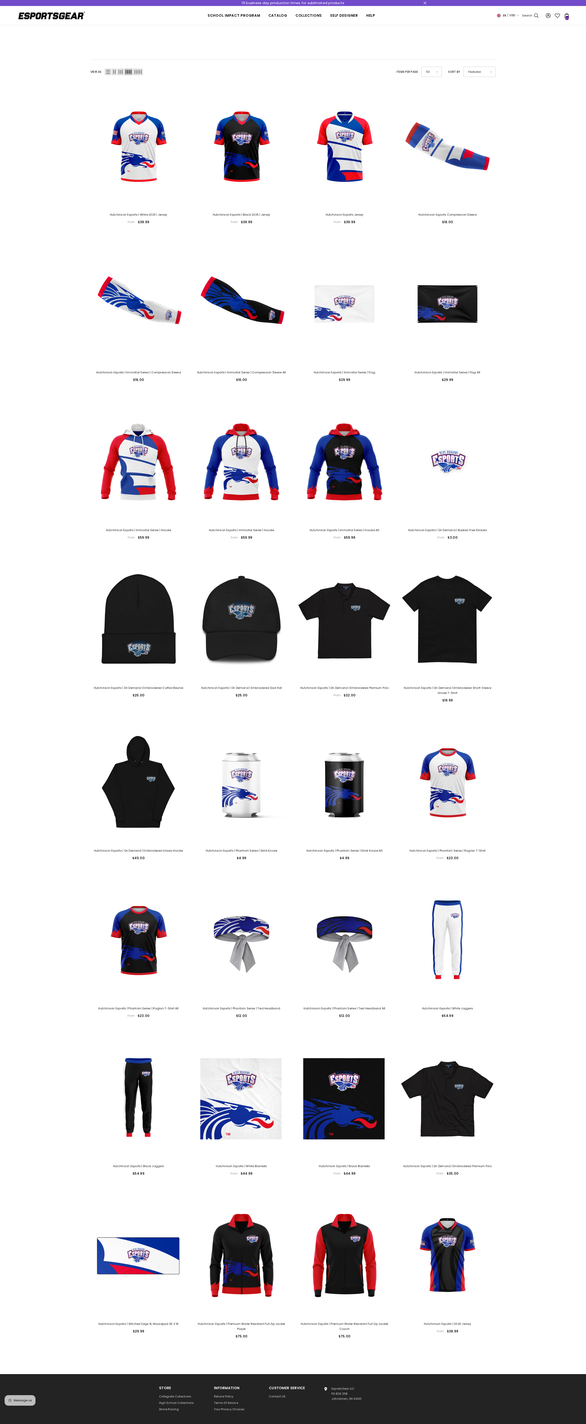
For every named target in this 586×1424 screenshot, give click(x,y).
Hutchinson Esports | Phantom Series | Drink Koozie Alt (345, 851)
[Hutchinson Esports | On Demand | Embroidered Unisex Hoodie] (138, 782)
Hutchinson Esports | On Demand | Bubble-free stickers (447, 530)
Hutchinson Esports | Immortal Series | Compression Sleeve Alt (241, 372)
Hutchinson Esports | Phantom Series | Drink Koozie (241, 851)
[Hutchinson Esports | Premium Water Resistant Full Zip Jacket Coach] (344, 1255)
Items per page (407, 72)
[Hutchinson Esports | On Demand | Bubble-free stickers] (447, 461)
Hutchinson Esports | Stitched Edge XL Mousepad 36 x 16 (138, 1324)
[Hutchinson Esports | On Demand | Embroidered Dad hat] (241, 619)
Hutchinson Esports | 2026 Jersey (447, 1324)
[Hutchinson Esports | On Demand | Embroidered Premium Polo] (344, 619)
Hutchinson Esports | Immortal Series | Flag (344, 372)
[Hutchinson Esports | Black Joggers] (138, 1097)
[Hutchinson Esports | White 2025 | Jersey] (138, 146)
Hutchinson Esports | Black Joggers (138, 1166)
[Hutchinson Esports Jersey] (344, 146)
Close (425, 3)
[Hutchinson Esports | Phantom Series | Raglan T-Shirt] (447, 782)
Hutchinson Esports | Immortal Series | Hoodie (138, 530)
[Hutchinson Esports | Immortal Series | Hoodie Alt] (344, 461)
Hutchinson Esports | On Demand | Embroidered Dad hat (241, 688)
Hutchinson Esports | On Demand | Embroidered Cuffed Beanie (138, 688)
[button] (108, 72)
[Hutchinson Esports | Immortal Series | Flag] (344, 304)
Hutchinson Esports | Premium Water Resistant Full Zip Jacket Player (241, 1326)
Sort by (454, 72)
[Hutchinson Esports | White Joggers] (447, 940)
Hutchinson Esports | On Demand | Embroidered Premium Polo (344, 688)
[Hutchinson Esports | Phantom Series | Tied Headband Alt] (344, 940)
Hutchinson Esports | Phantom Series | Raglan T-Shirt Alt (138, 1008)
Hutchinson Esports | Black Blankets (344, 1166)
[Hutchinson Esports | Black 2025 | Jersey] (241, 146)
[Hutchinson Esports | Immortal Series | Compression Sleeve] (138, 304)
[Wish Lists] (557, 15)
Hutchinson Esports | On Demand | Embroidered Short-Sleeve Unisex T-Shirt (447, 690)
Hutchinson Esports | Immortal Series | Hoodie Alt (344, 530)
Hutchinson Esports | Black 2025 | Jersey (241, 215)
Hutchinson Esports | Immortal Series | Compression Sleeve (138, 372)
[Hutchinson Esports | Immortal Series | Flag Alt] (447, 304)
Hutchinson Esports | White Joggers (447, 1008)
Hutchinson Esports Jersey (345, 215)
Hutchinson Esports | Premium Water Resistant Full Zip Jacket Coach (344, 1326)
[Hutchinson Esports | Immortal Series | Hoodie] (138, 461)
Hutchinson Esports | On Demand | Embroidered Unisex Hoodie (138, 851)
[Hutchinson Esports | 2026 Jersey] (447, 1255)
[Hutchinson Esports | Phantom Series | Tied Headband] (241, 940)
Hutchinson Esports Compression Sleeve (447, 215)
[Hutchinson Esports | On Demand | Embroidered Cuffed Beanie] (138, 619)
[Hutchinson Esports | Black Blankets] (344, 1097)
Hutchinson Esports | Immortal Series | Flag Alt (447, 372)
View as (96, 72)
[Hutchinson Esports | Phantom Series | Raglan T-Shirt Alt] (138, 940)
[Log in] (548, 15)
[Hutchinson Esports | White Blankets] (241, 1097)
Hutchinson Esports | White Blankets (241, 1166)
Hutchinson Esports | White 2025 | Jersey (138, 215)
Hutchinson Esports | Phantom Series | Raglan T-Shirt (448, 851)
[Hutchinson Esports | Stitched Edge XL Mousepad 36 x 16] (138, 1255)
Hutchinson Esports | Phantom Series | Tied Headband (241, 1008)
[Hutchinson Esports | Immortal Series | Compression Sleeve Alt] (241, 304)
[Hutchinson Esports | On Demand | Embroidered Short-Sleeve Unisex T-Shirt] (447, 619)
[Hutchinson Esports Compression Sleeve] (447, 146)
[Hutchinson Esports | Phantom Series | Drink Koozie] (241, 782)
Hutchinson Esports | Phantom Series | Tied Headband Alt (344, 1008)
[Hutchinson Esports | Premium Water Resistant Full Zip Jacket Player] (241, 1255)
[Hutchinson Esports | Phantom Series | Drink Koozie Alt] (344, 782)
